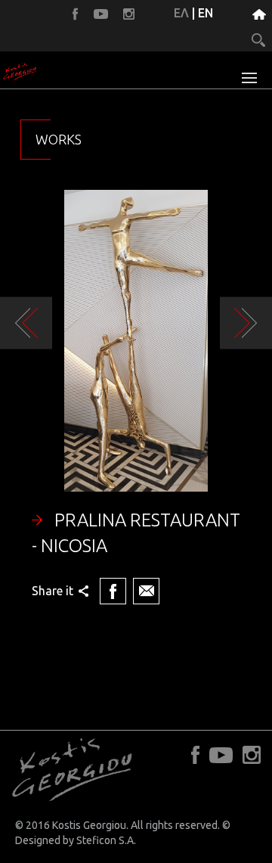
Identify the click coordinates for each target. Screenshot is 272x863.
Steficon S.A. (106, 840)
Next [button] (246, 323)
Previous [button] (26, 323)
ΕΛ (181, 13)
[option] (136, 399)
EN (205, 13)
